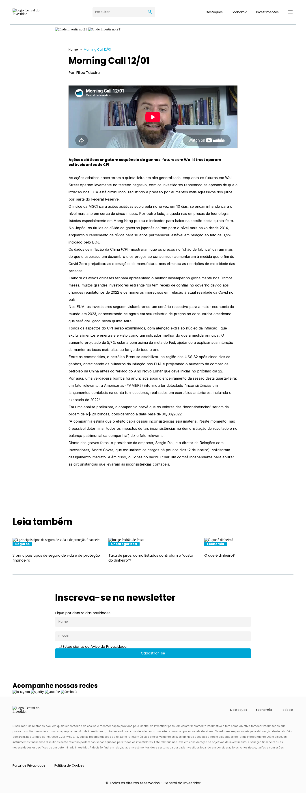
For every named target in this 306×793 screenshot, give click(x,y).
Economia (239, 12)
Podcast (287, 710)
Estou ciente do (94, 646)
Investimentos (267, 12)
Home (73, 49)
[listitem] (57, 550)
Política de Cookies (69, 765)
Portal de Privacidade (29, 765)
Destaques (214, 12)
